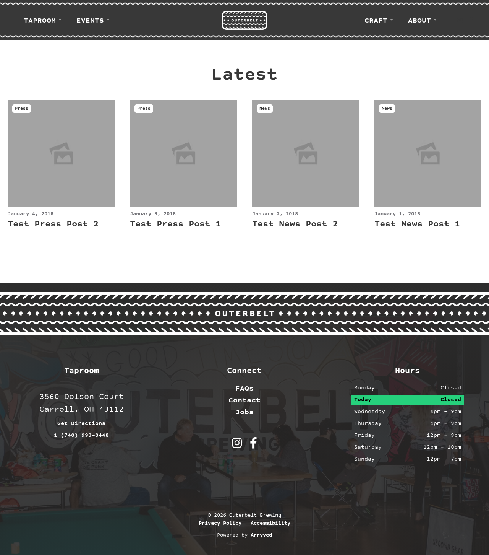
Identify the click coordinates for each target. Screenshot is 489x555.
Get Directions (81, 423)
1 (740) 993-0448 (81, 435)
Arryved (261, 535)
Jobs (244, 412)
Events (90, 21)
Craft (375, 21)
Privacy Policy (220, 523)
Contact (244, 400)
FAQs (244, 389)
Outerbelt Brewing (244, 20)
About (419, 21)
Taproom (40, 21)
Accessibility (270, 523)
